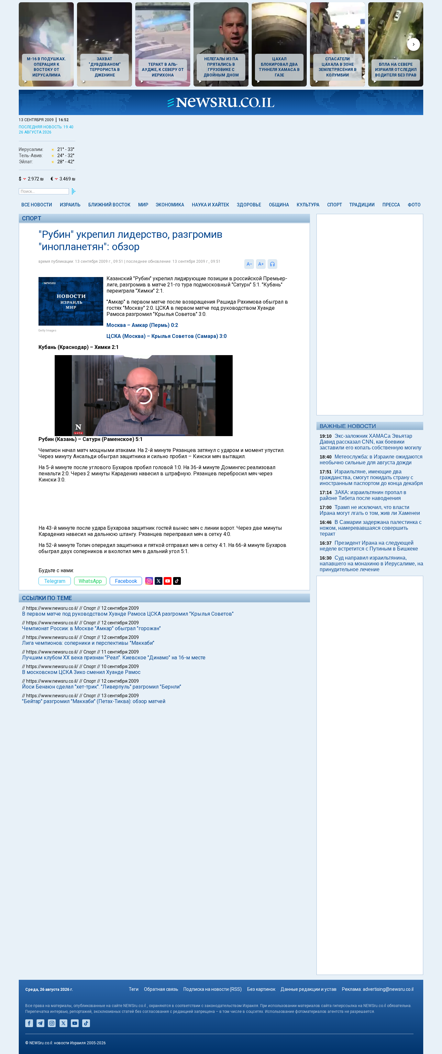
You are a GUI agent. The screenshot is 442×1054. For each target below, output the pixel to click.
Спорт (334, 204)
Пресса (391, 204)
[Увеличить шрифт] (261, 264)
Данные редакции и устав (309, 989)
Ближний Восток (109, 204)
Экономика (170, 204)
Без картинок (261, 989)
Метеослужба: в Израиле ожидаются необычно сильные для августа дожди (371, 459)
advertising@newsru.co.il (388, 989)
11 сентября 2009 (120, 651)
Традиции (362, 204)
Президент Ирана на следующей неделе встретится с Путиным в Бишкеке (369, 545)
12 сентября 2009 (120, 608)
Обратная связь (161, 989)
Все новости (36, 204)
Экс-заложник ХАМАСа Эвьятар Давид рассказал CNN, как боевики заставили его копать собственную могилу (370, 441)
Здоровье (249, 204)
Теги (133, 989)
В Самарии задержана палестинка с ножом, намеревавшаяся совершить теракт (371, 528)
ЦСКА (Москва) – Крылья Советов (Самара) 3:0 (166, 336)
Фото (414, 204)
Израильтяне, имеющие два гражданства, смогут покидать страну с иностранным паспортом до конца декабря (371, 477)
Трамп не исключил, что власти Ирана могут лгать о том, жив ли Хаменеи (370, 510)
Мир (143, 204)
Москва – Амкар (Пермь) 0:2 (142, 325)
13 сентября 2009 (120, 695)
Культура (308, 204)
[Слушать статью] (279, 264)
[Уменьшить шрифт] (249, 264)
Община (279, 204)
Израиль (70, 204)
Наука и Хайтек (210, 204)
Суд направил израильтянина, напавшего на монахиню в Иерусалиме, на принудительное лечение (371, 563)
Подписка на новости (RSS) (212, 989)
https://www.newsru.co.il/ (52, 608)
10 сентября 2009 (120, 666)
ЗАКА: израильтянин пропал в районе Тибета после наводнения (363, 495)
